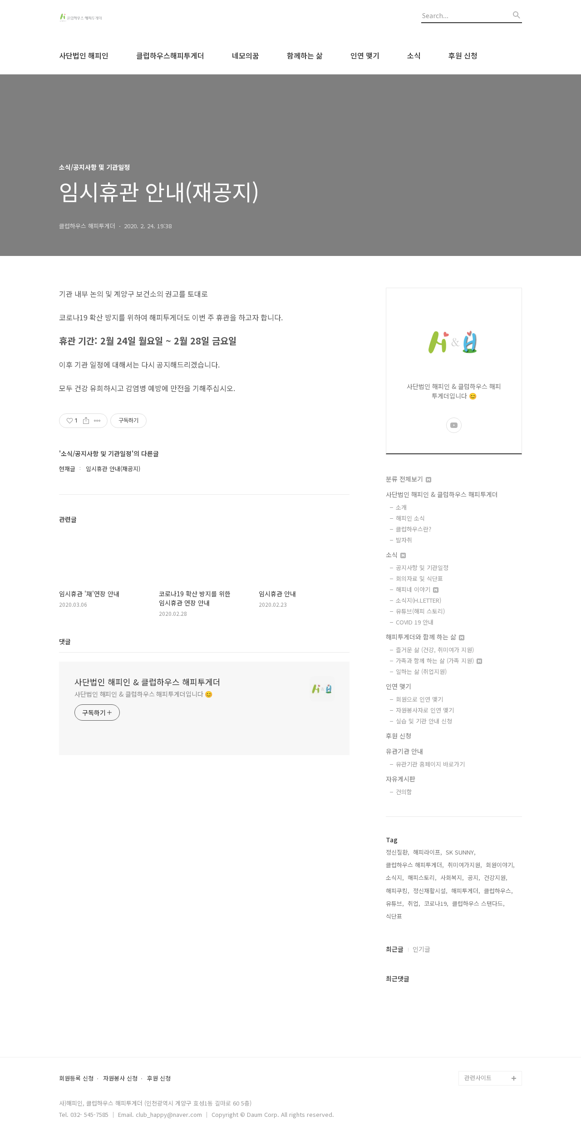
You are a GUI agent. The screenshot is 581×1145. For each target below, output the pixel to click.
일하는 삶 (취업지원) (421, 671)
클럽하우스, (498, 890)
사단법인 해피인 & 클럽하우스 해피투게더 (147, 681)
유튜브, (395, 903)
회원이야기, (500, 864)
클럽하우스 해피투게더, (415, 864)
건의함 (404, 791)
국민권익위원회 (484, 1049)
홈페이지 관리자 (485, 1063)
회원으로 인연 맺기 (419, 699)
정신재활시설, (430, 890)
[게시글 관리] (97, 421)
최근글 (395, 948)
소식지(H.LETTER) (418, 600)
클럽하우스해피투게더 (170, 55)
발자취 (404, 540)
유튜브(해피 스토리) (420, 611)
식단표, (395, 916)
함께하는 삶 (305, 55)
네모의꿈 (245, 55)
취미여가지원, (465, 864)
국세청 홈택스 (482, 1034)
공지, (474, 877)
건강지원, (495, 877)
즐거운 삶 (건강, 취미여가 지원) (435, 649)
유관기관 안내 (404, 751)
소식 (414, 55)
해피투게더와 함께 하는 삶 (422, 636)
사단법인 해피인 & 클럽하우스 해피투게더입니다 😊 (143, 693)
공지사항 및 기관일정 (422, 567)
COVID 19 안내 (414, 622)
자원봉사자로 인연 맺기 (425, 710)
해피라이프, (427, 852)
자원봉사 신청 (120, 1078)
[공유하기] (86, 421)
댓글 (65, 641)
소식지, (395, 877)
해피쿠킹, (397, 890)
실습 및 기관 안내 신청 (424, 721)
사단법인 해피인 (83, 55)
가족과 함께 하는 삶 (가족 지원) (436, 660)
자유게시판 (400, 778)
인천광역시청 (481, 1020)
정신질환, (397, 852)
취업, (414, 903)
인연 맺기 (364, 55)
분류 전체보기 (405, 478)
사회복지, (452, 877)
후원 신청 (463, 55)
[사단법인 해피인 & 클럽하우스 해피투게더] (109, 19)
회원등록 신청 (76, 1078)
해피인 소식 (410, 518)
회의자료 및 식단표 (419, 578)
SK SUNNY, (461, 852)
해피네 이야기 (414, 589)
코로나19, (436, 903)
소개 (401, 507)
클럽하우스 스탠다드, (478, 903)
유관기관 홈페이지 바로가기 (430, 764)
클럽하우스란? (413, 529)
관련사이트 (478, 1077)
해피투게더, (465, 890)
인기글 (421, 948)
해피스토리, (422, 877)
